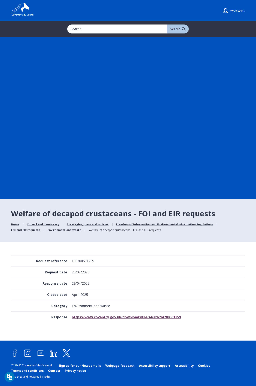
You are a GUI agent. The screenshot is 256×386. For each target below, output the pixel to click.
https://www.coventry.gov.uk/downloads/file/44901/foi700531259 (126, 317)
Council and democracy (43, 224)
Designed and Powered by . (30, 376)
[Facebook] (15, 353)
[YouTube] (40, 353)
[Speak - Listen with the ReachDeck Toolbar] (9, 377)
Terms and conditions (27, 371)
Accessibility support (154, 366)
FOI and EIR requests (25, 230)
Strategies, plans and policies (88, 224)
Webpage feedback (120, 366)
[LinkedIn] (53, 353)
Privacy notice (75, 371)
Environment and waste (64, 230)
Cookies (204, 366)
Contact (54, 371)
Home (15, 224)
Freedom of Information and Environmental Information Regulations (164, 224)
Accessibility (184, 366)
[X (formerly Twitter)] (66, 353)
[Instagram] (27, 353)
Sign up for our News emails (79, 366)
